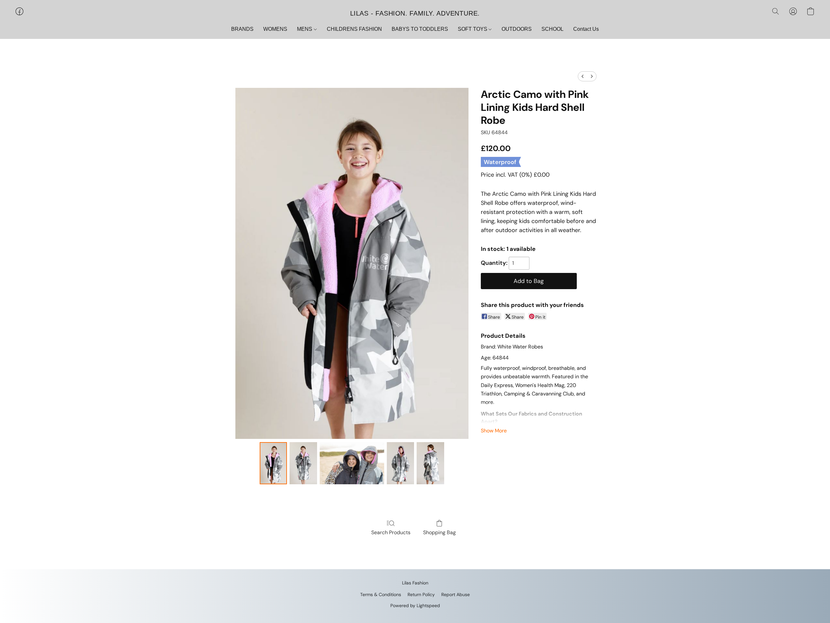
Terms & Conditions (380, 594)
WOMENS (275, 29)
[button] (415, 13)
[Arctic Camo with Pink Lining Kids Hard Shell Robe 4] (430, 463)
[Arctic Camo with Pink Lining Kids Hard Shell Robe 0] (273, 463)
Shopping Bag (439, 532)
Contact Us (586, 29)
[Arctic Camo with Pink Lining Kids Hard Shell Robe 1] (303, 463)
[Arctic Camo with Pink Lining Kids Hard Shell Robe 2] (352, 463)
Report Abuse (455, 594)
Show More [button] (494, 430)
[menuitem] (582, 76)
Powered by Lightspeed (415, 605)
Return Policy (421, 594)
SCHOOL (552, 29)
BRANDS (242, 29)
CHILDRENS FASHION (354, 29)
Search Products (390, 532)
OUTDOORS (517, 29)
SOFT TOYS (473, 29)
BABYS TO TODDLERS (420, 29)
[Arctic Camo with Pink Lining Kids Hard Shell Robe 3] (400, 463)
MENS (305, 29)
